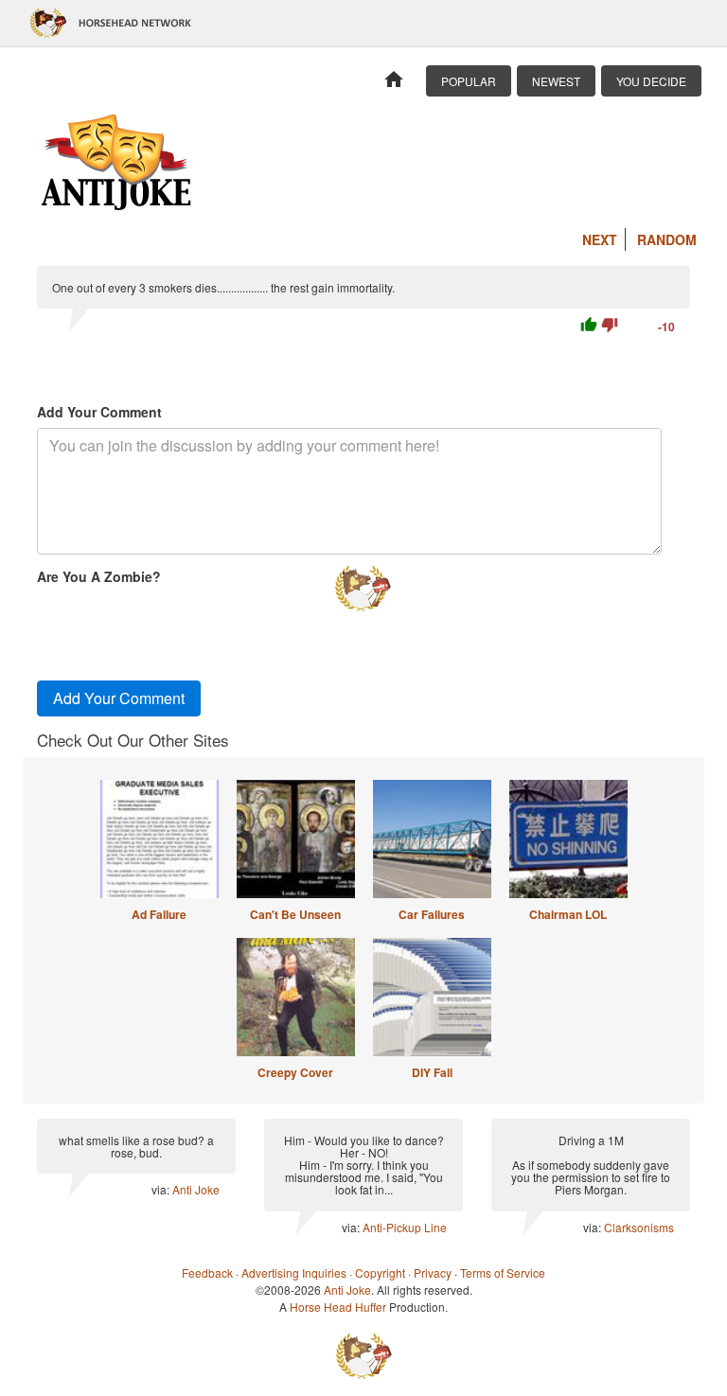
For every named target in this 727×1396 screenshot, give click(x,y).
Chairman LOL (568, 914)
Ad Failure (159, 914)
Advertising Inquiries (293, 1272)
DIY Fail (432, 1072)
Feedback (207, 1272)
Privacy (433, 1272)
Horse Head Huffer (338, 1307)
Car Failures (432, 914)
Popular (468, 81)
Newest (556, 81)
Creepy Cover (295, 1072)
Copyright (380, 1272)
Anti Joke (196, 1189)
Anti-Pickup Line (405, 1227)
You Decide (651, 81)
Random (667, 239)
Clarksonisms (639, 1227)
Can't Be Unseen (295, 914)
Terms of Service (502, 1272)
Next (599, 239)
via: (161, 1189)
